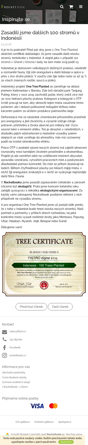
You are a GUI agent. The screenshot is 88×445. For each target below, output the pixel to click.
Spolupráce (64, 422)
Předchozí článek (31, 306)
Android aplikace (44, 422)
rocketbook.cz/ (18, 355)
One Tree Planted (66, 49)
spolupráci (18, 190)
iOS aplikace (23, 422)
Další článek (60, 306)
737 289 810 (15, 339)
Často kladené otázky (14, 377)
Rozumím (66, 442)
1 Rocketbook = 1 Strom (15, 386)
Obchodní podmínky (13, 372)
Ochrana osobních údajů (16, 382)
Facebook (14, 347)
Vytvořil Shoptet (20, 434)
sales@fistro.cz (17, 331)
